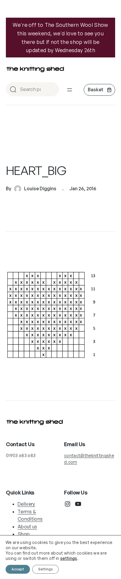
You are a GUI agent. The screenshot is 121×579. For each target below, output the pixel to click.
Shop (24, 534)
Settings (45, 569)
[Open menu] (69, 89)
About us (27, 527)
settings (68, 558)
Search (52, 89)
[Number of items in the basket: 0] (99, 90)
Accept (17, 569)
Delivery (26, 504)
